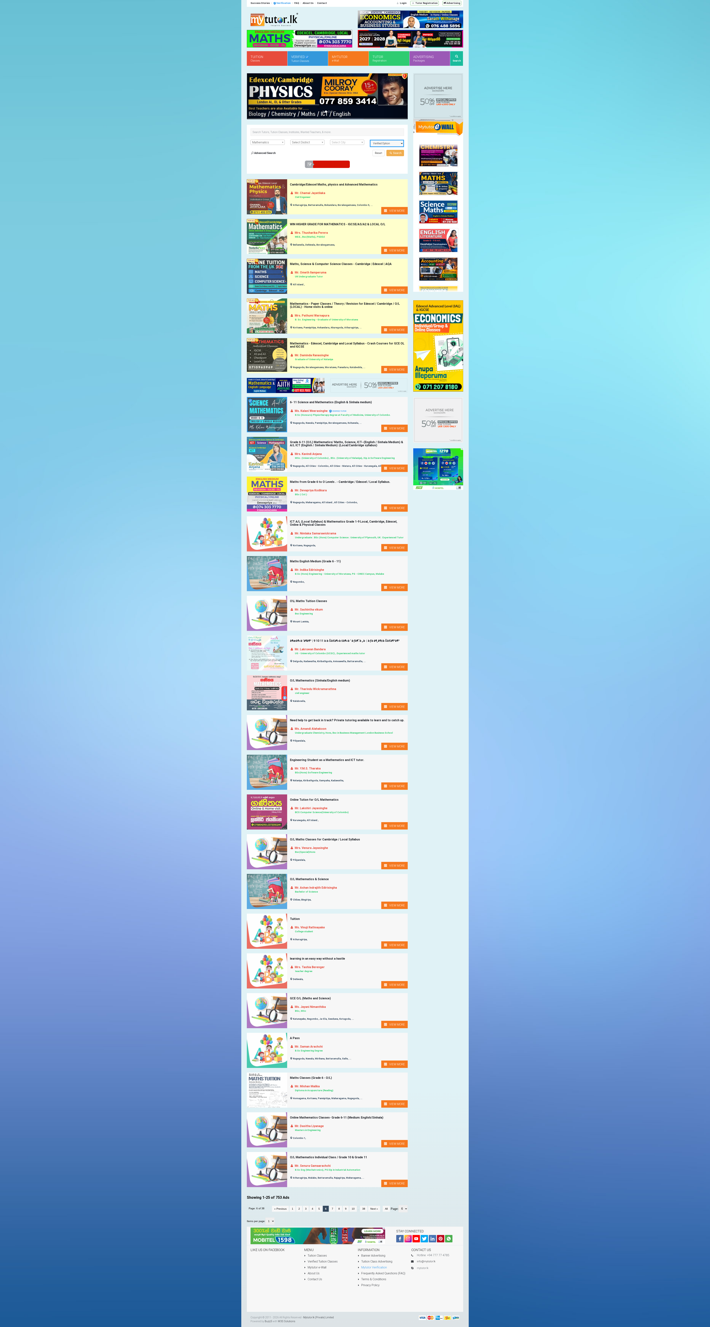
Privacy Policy (370, 1285)
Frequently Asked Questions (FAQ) (383, 1273)
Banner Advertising (373, 1255)
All (386, 1208)
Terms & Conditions (373, 1279)
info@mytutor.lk (426, 1261)
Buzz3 (268, 1321)
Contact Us (314, 1279)
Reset (378, 153)
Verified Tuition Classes (322, 1261)
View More (396, 211)
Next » (374, 1208)
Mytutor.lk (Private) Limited (318, 1317)
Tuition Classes (317, 1255)
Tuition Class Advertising (376, 1261)
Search (397, 153)
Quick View (267, 203)
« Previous (280, 1208)
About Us (313, 1273)
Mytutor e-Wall (316, 1267)
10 (353, 1208)
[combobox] (268, 142)
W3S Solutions (286, 1321)
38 (363, 1208)
